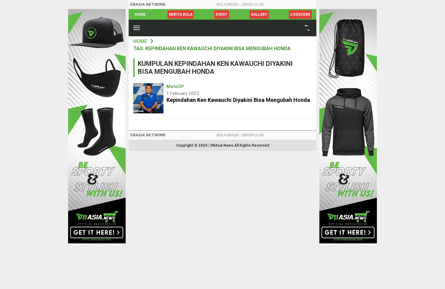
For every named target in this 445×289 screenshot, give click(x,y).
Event (222, 14)
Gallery (259, 14)
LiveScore (300, 14)
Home (140, 14)
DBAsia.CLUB (253, 4)
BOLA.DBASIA (228, 4)
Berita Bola (181, 14)
